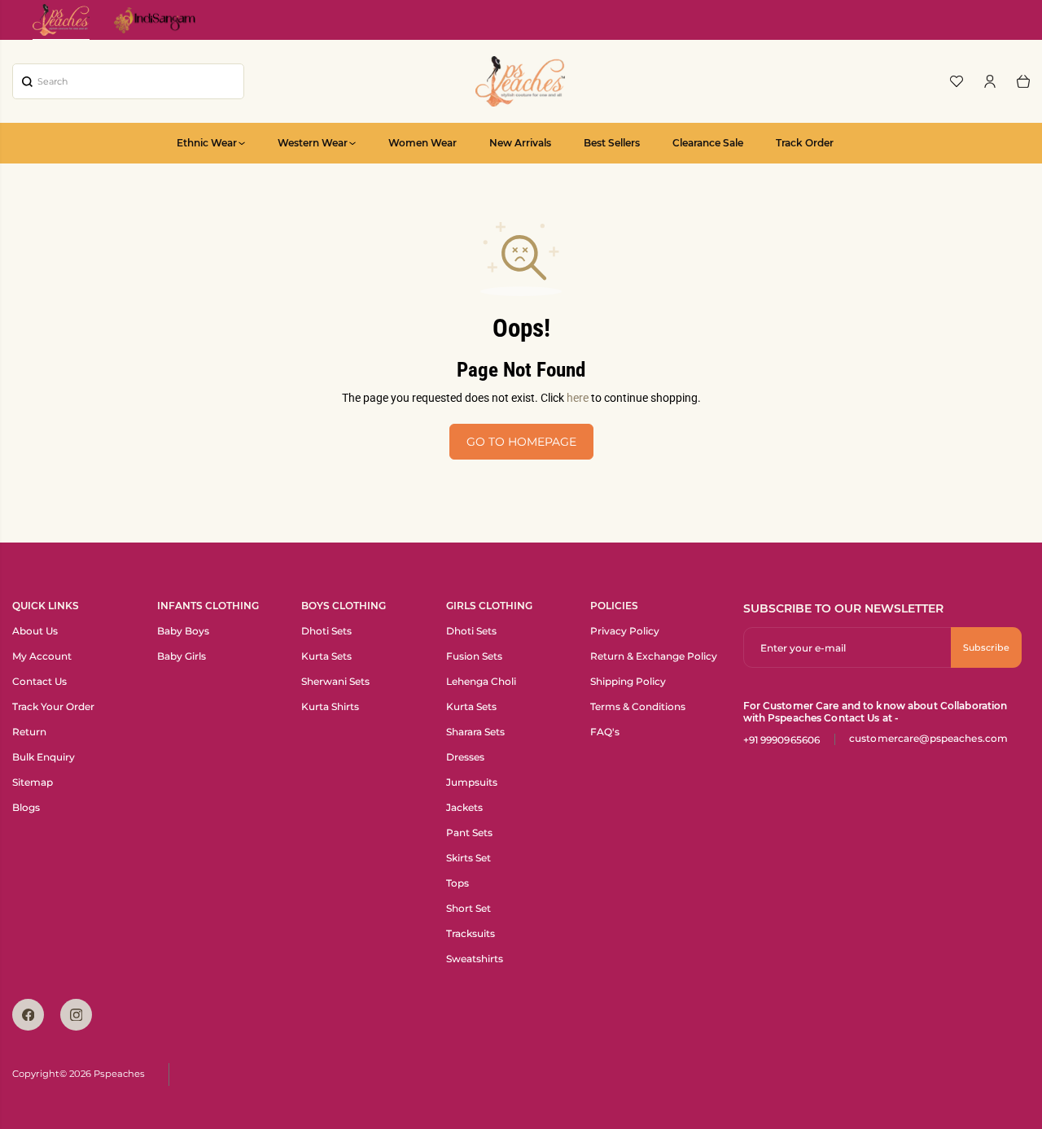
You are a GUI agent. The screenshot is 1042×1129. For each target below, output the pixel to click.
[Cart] (1023, 81)
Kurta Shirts (330, 706)
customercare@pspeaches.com (928, 738)
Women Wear (422, 143)
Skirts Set (468, 858)
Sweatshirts (474, 958)
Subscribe (986, 647)
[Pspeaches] (520, 81)
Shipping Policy (628, 681)
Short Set (468, 908)
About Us (35, 631)
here (578, 397)
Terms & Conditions (637, 706)
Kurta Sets (326, 656)
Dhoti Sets (326, 631)
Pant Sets (469, 832)
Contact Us (39, 681)
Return (29, 732)
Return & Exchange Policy (653, 656)
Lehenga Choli (481, 681)
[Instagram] (76, 1015)
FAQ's (605, 732)
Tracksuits (470, 933)
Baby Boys (183, 631)
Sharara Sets (475, 732)
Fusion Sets (474, 656)
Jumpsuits (471, 782)
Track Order (805, 143)
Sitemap (32, 782)
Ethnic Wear (207, 143)
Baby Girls (181, 656)
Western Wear (313, 143)
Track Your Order (53, 706)
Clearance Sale (707, 143)
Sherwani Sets (335, 681)
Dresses (465, 757)
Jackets (464, 807)
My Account (42, 656)
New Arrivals (520, 143)
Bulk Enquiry (43, 757)
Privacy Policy (624, 631)
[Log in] (989, 81)
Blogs (26, 807)
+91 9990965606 (782, 740)
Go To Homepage (521, 441)
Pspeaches (119, 1073)
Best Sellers (612, 143)
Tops (457, 883)
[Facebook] (28, 1015)
